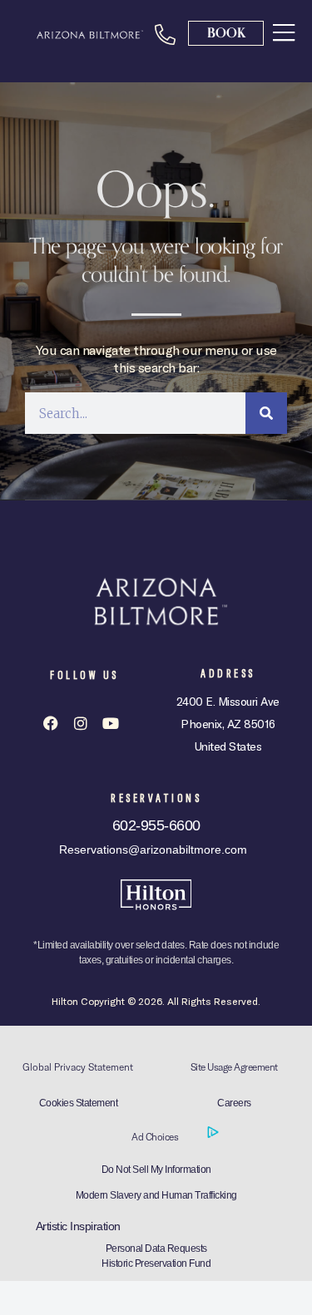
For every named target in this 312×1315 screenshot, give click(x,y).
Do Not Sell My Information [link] (156, 1169)
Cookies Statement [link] (78, 1103)
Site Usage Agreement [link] (234, 1067)
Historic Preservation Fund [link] (156, 1263)
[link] (283, 31)
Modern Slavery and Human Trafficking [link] (156, 1195)
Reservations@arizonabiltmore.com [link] (153, 849)
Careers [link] (234, 1103)
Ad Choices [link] (156, 1136)
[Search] (266, 413)
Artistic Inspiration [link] (78, 1226)
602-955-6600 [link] (156, 825)
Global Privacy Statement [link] (77, 1067)
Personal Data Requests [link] (156, 1248)
